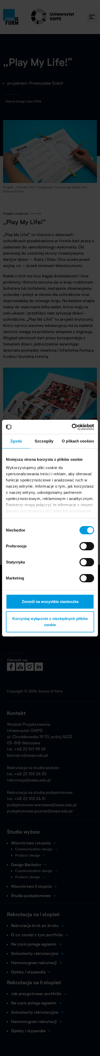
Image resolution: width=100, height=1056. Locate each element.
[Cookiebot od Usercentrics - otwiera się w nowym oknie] (72, 427)
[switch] (86, 546)
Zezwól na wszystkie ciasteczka (50, 601)
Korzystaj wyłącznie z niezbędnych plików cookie (50, 621)
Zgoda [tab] (16, 441)
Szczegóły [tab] (44, 441)
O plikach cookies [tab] (78, 441)
